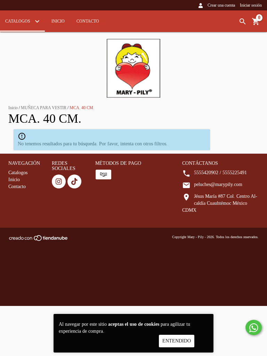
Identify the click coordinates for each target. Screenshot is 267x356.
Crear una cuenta (221, 5)
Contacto (87, 21)
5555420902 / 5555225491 (220, 172)
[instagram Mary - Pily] (59, 181)
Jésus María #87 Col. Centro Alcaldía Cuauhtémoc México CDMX (219, 203)
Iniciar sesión (251, 5)
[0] (256, 24)
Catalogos (18, 21)
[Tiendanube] (38, 240)
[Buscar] (243, 22)
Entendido (176, 340)
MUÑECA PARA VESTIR (43, 107)
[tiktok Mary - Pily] (74, 181)
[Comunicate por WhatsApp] (253, 327)
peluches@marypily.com (218, 184)
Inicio (58, 21)
